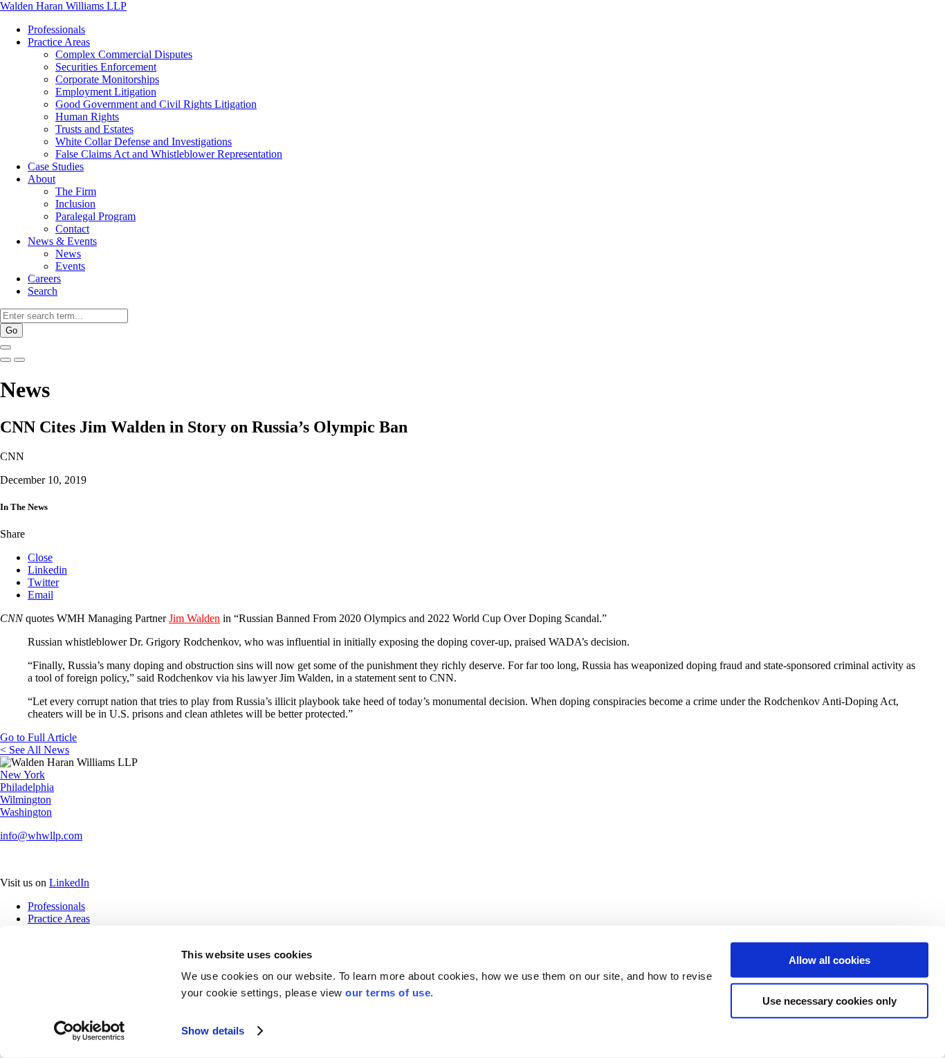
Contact (72, 229)
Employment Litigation (105, 92)
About (41, 179)
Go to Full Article (38, 737)
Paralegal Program (95, 216)
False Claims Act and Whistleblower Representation (168, 154)
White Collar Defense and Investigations (143, 141)
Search (42, 291)
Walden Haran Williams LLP (63, 6)
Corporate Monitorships (107, 79)
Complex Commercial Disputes (123, 54)
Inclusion (75, 204)
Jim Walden (194, 618)
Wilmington (25, 799)
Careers (44, 278)
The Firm (75, 191)
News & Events (62, 241)
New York (22, 775)
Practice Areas (59, 42)
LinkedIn (69, 882)
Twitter (43, 582)
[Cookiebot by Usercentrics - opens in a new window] (89, 1031)
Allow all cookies (829, 960)
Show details (212, 1031)
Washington (26, 812)
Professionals (56, 29)
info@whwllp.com (41, 835)
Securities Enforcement (105, 67)
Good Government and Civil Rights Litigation (156, 104)
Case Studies (56, 166)
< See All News (34, 750)
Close (40, 557)
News (68, 253)
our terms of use (387, 992)
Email (40, 595)
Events (70, 266)
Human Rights (87, 116)
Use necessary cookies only (829, 1000)
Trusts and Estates (94, 129)
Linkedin (47, 570)
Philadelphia (27, 787)
